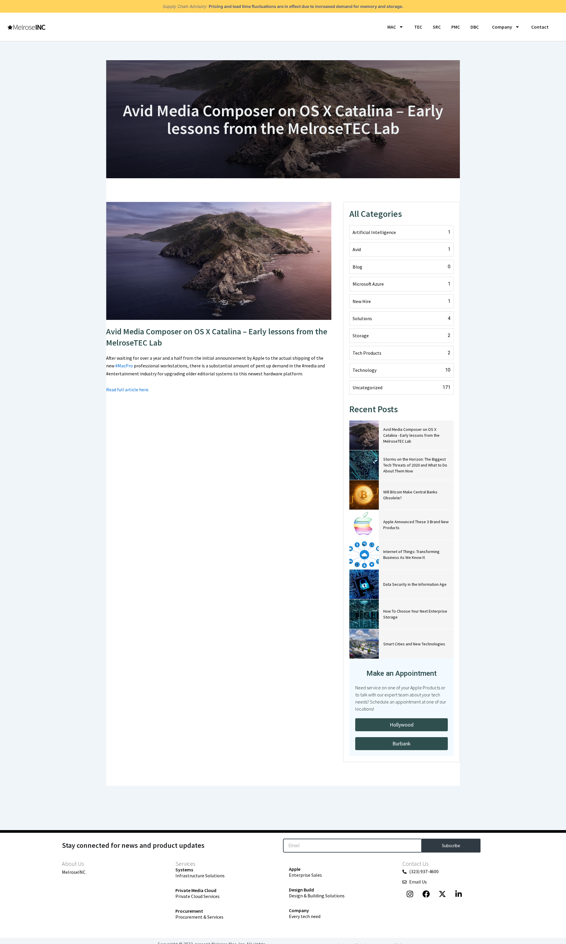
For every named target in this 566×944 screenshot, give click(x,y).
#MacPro (124, 366)
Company (502, 27)
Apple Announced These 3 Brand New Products (416, 524)
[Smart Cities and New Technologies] (364, 644)
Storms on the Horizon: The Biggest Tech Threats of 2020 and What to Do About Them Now (415, 465)
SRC (437, 27)
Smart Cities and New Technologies (414, 644)
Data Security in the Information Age (415, 584)
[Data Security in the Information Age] (364, 584)
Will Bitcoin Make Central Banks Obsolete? (410, 494)
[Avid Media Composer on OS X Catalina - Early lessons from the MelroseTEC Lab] (364, 435)
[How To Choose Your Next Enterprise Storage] (364, 614)
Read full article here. (127, 389)
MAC (391, 27)
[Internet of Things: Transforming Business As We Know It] (364, 554)
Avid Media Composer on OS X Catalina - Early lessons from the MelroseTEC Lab (411, 435)
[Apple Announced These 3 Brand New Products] (364, 524)
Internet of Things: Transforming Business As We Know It (411, 554)
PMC (455, 27)
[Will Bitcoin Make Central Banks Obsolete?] (364, 495)
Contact (539, 27)
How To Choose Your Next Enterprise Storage (415, 614)
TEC (418, 27)
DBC (474, 27)
